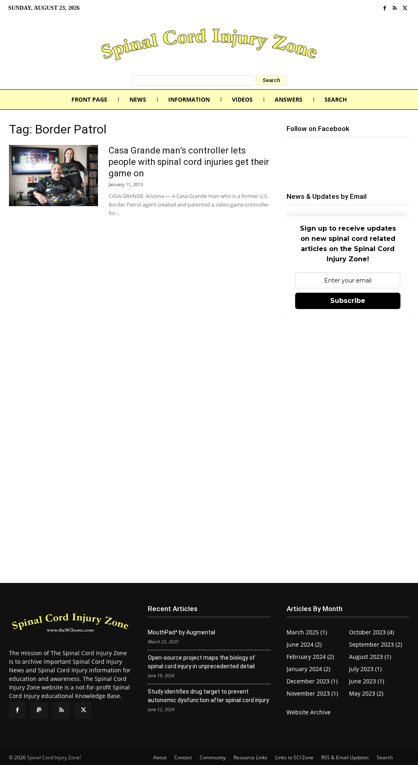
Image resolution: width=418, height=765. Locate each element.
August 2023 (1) (370, 656)
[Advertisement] (348, 382)
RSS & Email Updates (345, 757)
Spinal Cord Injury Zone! (54, 757)
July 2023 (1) (365, 669)
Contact (183, 757)
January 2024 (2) (308, 669)
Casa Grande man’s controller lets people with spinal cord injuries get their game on (189, 161)
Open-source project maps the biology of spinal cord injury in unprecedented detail (201, 661)
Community (213, 757)
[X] (405, 8)
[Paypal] (39, 710)
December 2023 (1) (312, 681)
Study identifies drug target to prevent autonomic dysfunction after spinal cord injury (208, 695)
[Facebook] (385, 8)
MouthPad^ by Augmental (181, 632)
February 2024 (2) (310, 656)
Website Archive (309, 712)
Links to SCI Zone (294, 757)
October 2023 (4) (371, 632)
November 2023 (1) (312, 693)
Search (385, 757)
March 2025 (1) (307, 632)
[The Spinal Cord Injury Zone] (209, 45)
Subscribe (347, 301)
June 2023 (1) (366, 681)
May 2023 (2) (366, 693)
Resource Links (250, 757)
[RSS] (395, 8)
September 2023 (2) (375, 644)
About (160, 757)
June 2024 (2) (304, 644)
